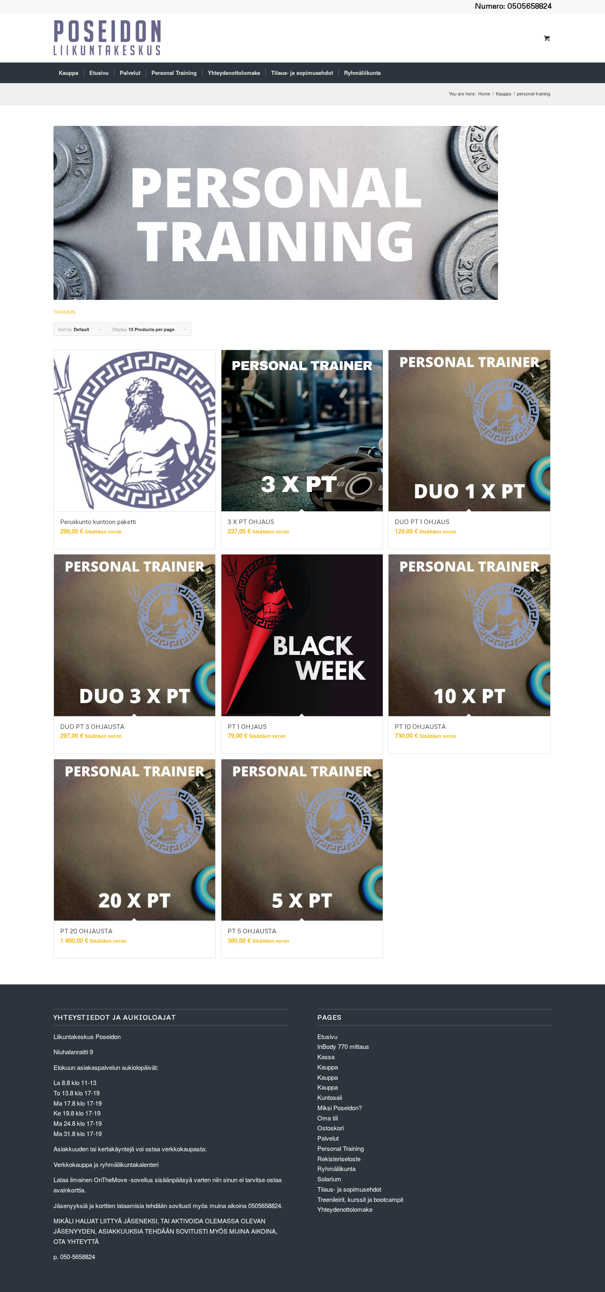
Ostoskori (330, 1127)
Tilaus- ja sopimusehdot (349, 1189)
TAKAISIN (64, 311)
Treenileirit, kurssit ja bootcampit (360, 1199)
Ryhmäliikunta (336, 1168)
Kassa (326, 1056)
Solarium (329, 1178)
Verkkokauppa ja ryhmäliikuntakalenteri (106, 1164)
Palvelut (328, 1138)
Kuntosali (329, 1097)
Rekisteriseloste (339, 1158)
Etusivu (327, 1036)
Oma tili (327, 1117)
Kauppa (503, 93)
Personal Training (340, 1148)
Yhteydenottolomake (344, 1209)
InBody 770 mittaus (343, 1046)
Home (484, 93)
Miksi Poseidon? (339, 1107)
